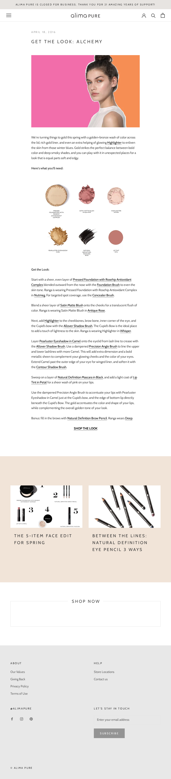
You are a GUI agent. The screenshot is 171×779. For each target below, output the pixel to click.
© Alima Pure (21, 767)
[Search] (153, 15)
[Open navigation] (8, 15)
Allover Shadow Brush (78, 326)
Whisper (125, 331)
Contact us (101, 679)
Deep (128, 418)
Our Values (17, 672)
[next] (160, 618)
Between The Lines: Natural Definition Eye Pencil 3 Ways (120, 542)
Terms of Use (19, 693)
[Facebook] (12, 719)
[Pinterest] (31, 719)
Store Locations (104, 672)
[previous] (10, 618)
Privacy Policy (19, 686)
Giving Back (17, 679)
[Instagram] (21, 719)
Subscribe (109, 733)
